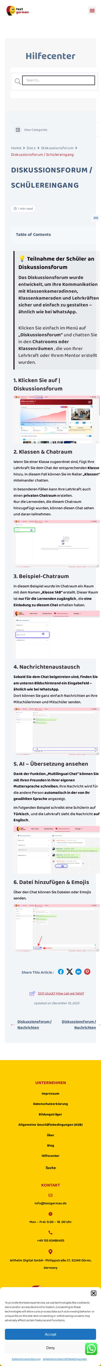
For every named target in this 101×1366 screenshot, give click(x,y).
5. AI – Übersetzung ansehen (50, 764)
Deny (50, 1348)
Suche (51, 1168)
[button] (93, 1293)
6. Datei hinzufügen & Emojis (51, 882)
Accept (50, 1334)
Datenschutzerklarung (26, 1359)
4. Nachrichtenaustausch (46, 667)
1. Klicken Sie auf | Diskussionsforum (38, 385)
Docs (31, 148)
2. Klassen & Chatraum (42, 452)
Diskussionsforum (57, 148)
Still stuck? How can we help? (61, 993)
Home (16, 148)
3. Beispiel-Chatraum (41, 576)
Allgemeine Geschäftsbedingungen (65, 1359)
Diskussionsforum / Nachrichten (34, 1025)
